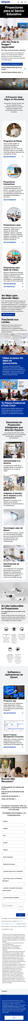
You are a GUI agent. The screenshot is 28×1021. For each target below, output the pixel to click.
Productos (4, 991)
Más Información (10, 156)
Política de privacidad (13, 1006)
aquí (7, 1012)
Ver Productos (9, 286)
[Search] (18, 2)
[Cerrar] (14, 83)
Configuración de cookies (8, 1005)
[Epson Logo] (5, 2)
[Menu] (25, 2)
